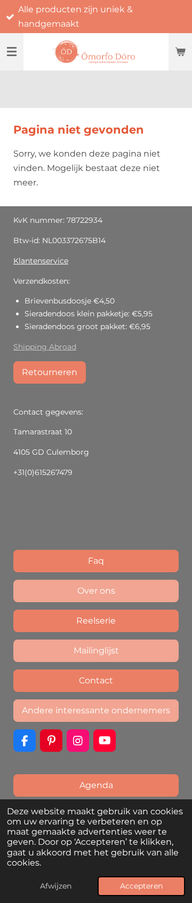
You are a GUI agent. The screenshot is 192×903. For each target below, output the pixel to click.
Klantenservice (40, 261)
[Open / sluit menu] (11, 52)
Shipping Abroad (44, 347)
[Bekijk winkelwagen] (180, 52)
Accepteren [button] (141, 886)
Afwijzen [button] (55, 886)
